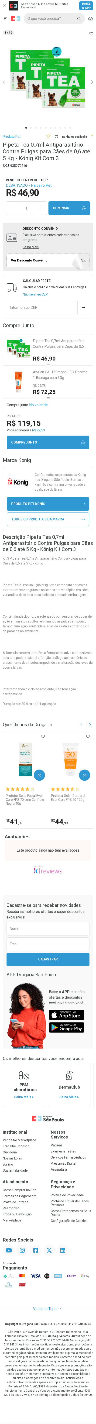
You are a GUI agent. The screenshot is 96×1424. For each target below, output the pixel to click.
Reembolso (11, 1208)
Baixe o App (86, 6)
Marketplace (12, 1220)
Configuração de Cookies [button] (69, 1221)
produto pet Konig (28, 504)
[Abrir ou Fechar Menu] (5, 18)
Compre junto (24, 442)
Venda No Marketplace (19, 1140)
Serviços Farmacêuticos (68, 1157)
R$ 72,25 (44, 392)
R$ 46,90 (44, 358)
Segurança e (63, 1184)
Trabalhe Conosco (16, 1146)
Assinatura (59, 1169)
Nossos (59, 1135)
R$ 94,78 (39, 386)
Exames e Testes (63, 1151)
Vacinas (56, 1145)
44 (59, 822)
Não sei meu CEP (35, 294)
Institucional (15, 1132)
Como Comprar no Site (19, 1190)
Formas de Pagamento (20, 1196)
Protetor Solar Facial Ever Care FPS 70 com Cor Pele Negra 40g (25, 799)
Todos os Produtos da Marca (37, 519)
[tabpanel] (48, 82)
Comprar (61, 208)
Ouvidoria (10, 1152)
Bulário (8, 1164)
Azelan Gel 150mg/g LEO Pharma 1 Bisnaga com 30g (60, 375)
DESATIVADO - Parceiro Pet (28, 185)
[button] (48, 82)
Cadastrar (48, 959)
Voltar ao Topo (45, 1309)
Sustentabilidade (15, 1170)
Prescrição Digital (63, 1163)
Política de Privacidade (67, 1195)
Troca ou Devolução (17, 1214)
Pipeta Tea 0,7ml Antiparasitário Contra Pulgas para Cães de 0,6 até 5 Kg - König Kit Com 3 (59, 344)
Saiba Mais (31, 247)
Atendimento (15, 1181)
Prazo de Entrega (15, 1202)
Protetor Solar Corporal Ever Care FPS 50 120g (68, 797)
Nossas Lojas (12, 1158)
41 (14, 822)
